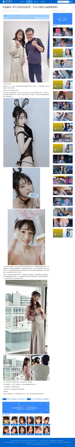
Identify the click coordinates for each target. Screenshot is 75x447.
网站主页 (22, 1)
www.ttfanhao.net (17, 10)
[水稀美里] (46, 429)
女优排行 (43, 1)
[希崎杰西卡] (22, 429)
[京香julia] (30, 429)
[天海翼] (38, 429)
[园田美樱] (14, 429)
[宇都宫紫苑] (6, 429)
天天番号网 (59, 10)
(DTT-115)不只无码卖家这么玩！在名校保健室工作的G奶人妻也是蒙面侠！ (40, 399)
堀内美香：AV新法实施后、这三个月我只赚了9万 (16, 399)
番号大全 (36, 1)
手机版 (70, 10)
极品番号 (29, 1)
